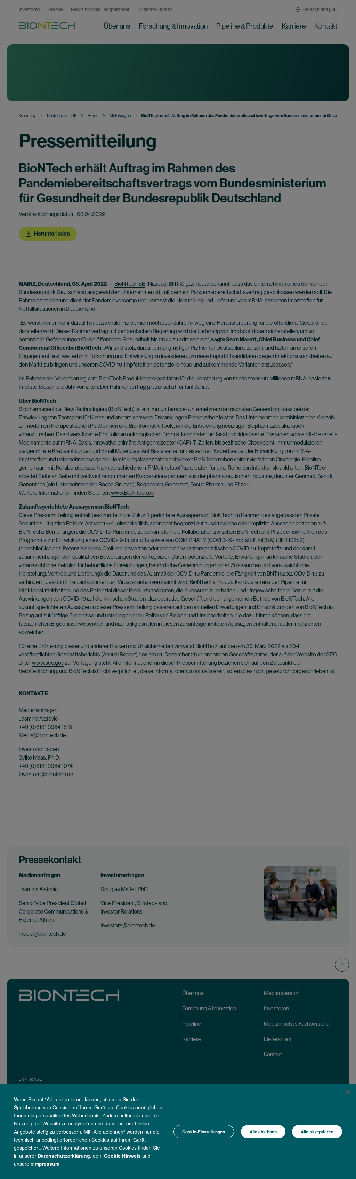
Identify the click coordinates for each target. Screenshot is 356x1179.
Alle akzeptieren (317, 1131)
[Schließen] (348, 1092)
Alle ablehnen (263, 1131)
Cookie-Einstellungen (203, 1131)
